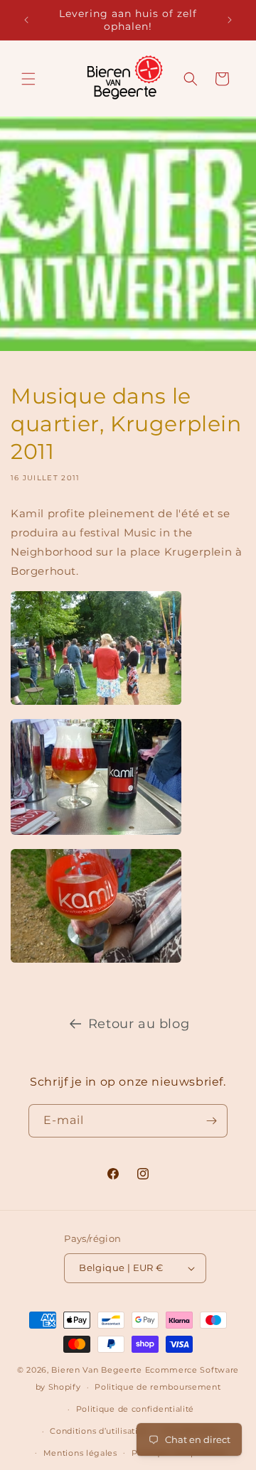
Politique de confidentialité (135, 1409)
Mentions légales (80, 1453)
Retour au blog (138, 1024)
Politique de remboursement (157, 1387)
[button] (28, 78)
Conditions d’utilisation (99, 1431)
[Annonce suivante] (229, 20)
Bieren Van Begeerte (96, 1370)
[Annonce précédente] (26, 20)
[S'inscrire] (211, 1120)
